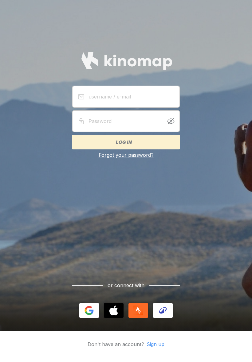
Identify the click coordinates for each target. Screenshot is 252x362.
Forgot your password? (126, 155)
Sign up (155, 344)
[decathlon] (163, 310)
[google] (89, 310)
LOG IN (124, 142)
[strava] (138, 310)
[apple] (114, 310)
